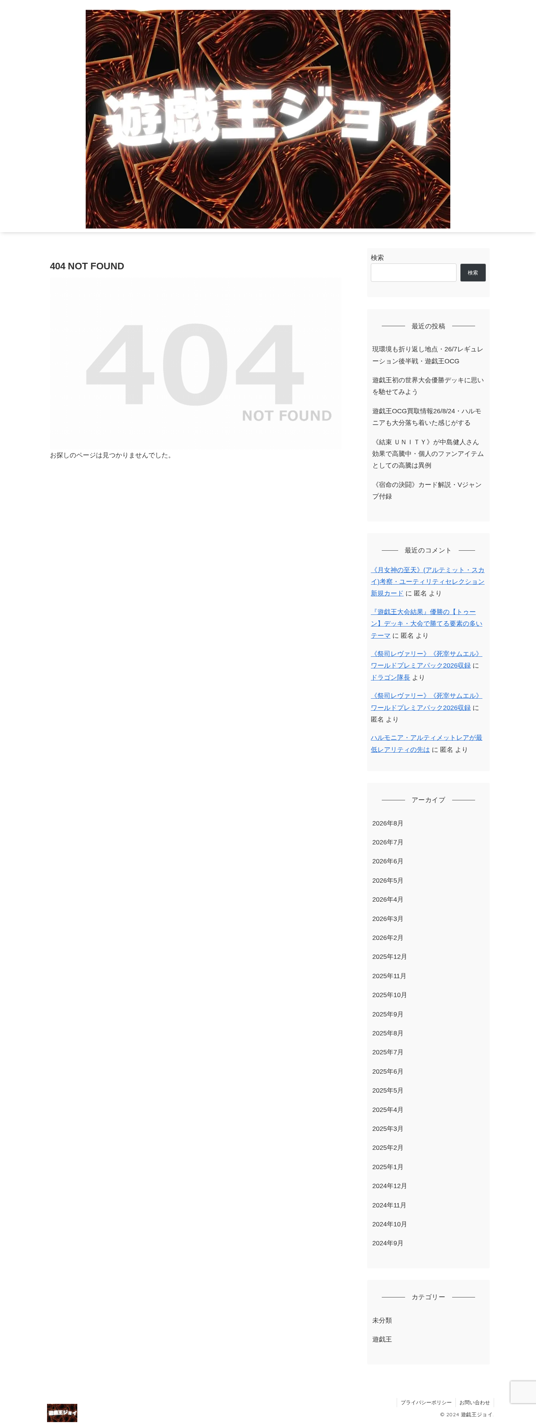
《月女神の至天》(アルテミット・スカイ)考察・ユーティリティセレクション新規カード (428, 581)
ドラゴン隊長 (390, 677)
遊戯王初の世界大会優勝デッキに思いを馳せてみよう (428, 385)
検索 (377, 257)
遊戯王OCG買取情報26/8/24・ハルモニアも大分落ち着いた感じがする (426, 416)
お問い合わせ (474, 1402)
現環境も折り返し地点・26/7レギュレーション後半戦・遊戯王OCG (427, 354)
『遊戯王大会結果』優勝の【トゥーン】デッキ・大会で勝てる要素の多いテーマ (426, 623)
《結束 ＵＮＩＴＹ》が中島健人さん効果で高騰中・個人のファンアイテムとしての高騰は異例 (428, 453)
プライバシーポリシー (426, 1402)
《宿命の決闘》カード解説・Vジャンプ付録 (427, 490)
